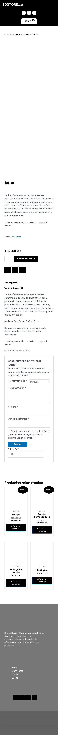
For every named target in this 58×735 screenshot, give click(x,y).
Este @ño (13, 449)
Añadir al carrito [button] (16, 527)
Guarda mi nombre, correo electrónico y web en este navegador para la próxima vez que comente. (28, 434)
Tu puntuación (17, 381)
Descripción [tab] (11, 282)
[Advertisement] (29, 150)
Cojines (27, 34)
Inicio (7, 34)
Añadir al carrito (26, 258)
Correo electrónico (18, 419)
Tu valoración (17, 388)
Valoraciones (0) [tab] (13, 288)
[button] (45, 5)
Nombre (13, 406)
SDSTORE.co (13, 4)
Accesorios (16, 34)
